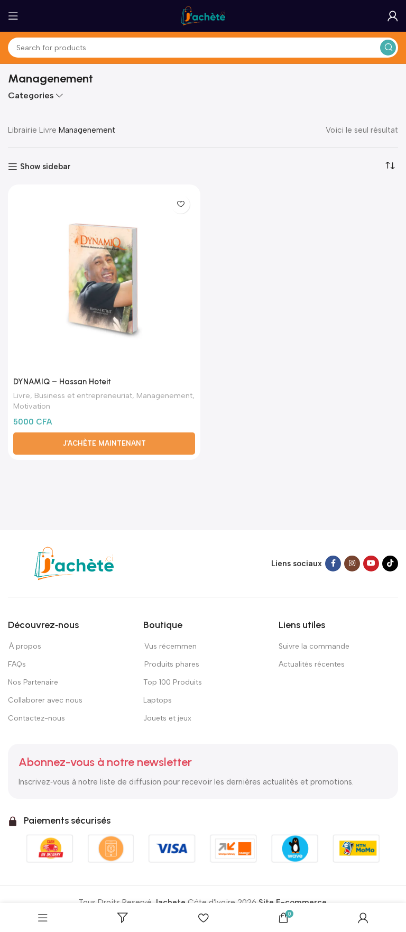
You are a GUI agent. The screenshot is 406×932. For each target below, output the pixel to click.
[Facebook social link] (333, 563)
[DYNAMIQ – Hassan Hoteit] (104, 281)
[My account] (392, 15)
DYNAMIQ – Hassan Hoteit (62, 381)
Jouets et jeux (167, 718)
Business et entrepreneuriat (83, 395)
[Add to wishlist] (180, 204)
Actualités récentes (312, 664)
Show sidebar (45, 166)
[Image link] (74, 563)
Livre (48, 130)
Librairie (22, 130)
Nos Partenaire (33, 682)
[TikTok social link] (390, 563)
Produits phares (171, 664)
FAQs (17, 664)
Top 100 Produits (172, 682)
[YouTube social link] (371, 563)
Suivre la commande (314, 646)
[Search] (388, 48)
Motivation (31, 406)
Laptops (157, 700)
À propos (24, 646)
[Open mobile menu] (13, 15)
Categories (31, 95)
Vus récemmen (170, 646)
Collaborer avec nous (45, 700)
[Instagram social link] (352, 563)
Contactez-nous (37, 718)
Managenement (164, 395)
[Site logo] (203, 15)
